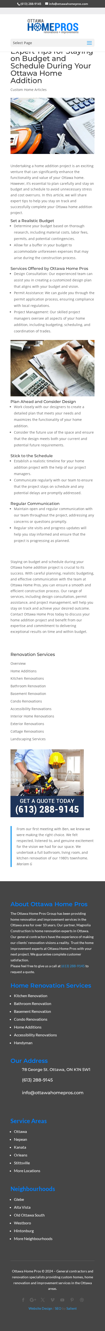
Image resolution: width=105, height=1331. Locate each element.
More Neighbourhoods (33, 1238)
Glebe (19, 1199)
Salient (71, 1308)
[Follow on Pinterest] (72, 1300)
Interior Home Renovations (32, 716)
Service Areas (28, 1120)
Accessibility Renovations (31, 708)
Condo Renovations (26, 701)
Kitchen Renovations (27, 678)
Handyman (23, 1042)
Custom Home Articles (28, 89)
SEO (58, 1308)
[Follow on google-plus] (33, 1300)
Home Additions (23, 671)
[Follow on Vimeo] (52, 1300)
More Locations (27, 1170)
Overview (18, 663)
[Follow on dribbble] (82, 1300)
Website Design (40, 1308)
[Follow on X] (43, 1300)
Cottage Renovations (27, 731)
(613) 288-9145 (31, 4)
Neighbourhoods (32, 1188)
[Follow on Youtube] (62, 1300)
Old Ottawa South (29, 1215)
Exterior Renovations (27, 723)
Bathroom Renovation (28, 686)
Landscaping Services (28, 739)
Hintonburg (24, 1230)
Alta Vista (22, 1207)
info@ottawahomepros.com (53, 1092)
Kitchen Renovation (30, 995)
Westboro (22, 1222)
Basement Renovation (28, 693)
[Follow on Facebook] (23, 1300)
